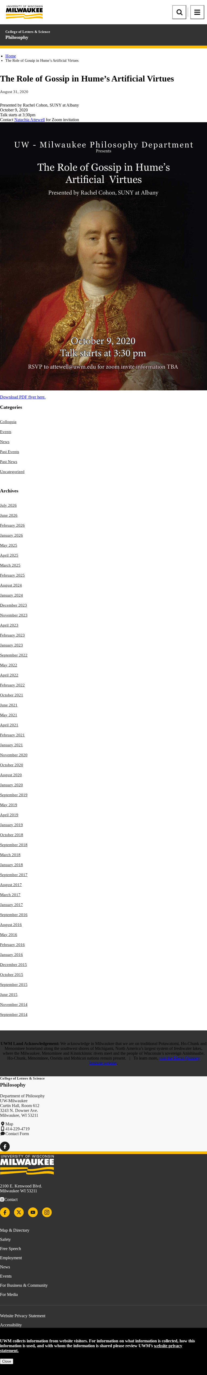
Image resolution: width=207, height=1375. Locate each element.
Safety (5, 1239)
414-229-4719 (17, 1128)
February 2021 (12, 735)
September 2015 (13, 984)
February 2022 (12, 685)
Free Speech (10, 1248)
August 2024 (11, 585)
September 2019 (13, 795)
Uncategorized (12, 471)
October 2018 (11, 835)
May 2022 (8, 665)
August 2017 (11, 885)
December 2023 (13, 605)
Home (10, 56)
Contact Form (17, 1133)
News (4, 442)
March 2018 (10, 855)
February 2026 (12, 525)
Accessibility (11, 1325)
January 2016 (11, 954)
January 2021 (11, 745)
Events (5, 432)
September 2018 (13, 845)
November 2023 (13, 615)
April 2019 (9, 815)
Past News (8, 462)
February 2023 (12, 635)
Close (6, 1361)
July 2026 (8, 505)
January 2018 (11, 865)
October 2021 (11, 695)
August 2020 (11, 775)
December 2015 (13, 964)
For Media (9, 1294)
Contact (11, 1199)
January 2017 (11, 905)
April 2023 (9, 625)
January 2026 (11, 535)
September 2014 (13, 1014)
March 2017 (10, 895)
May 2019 (8, 805)
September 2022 (13, 655)
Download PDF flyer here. (23, 397)
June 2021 (9, 705)
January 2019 (11, 825)
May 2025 (8, 545)
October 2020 (11, 765)
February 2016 (12, 944)
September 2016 (13, 915)
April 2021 (9, 725)
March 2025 (10, 565)
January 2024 (11, 595)
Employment (11, 1257)
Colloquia (8, 422)
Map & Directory (14, 1230)
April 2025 (9, 555)
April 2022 (9, 675)
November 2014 (13, 1004)
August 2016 (11, 925)
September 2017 (13, 875)
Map (9, 1124)
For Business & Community (24, 1285)
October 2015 (11, 974)
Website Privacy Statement (22, 1315)
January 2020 (11, 785)
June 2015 (9, 994)
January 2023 (11, 645)
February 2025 (12, 575)
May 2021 (8, 715)
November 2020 (13, 755)
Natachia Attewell (29, 119)
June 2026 (9, 515)
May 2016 (8, 934)
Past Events (9, 452)
